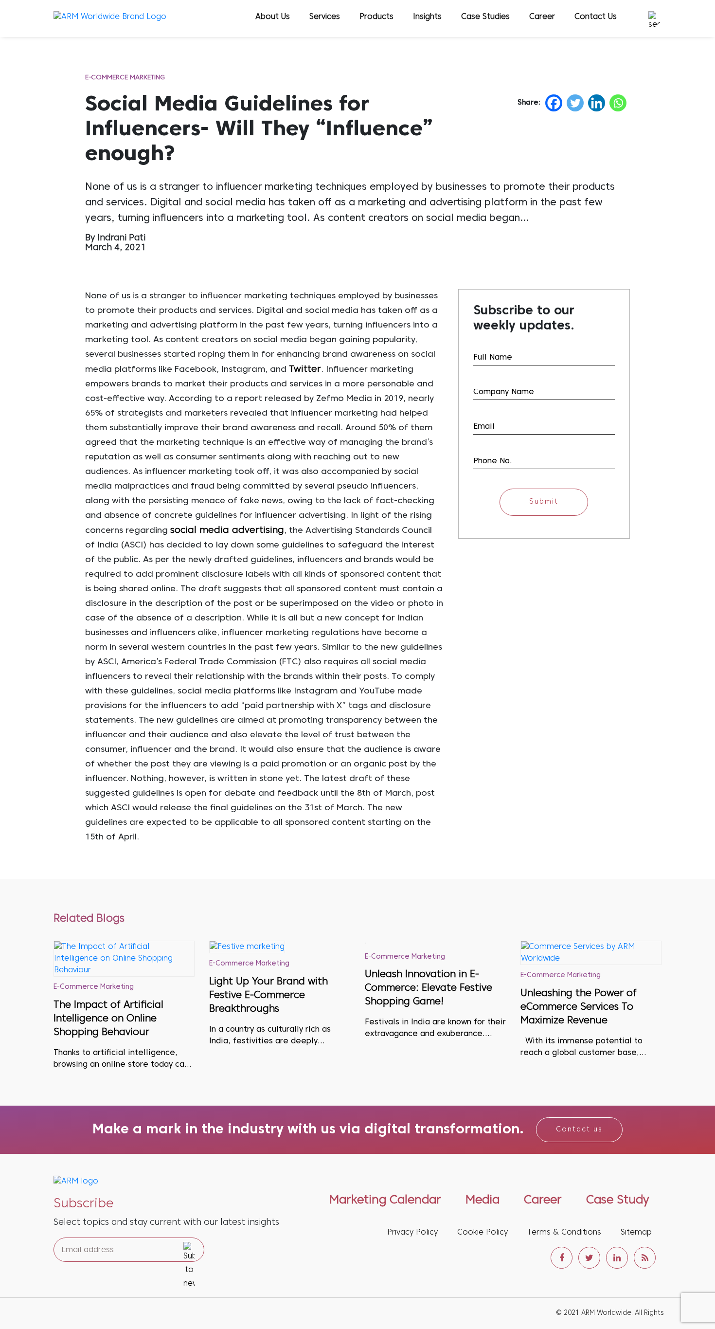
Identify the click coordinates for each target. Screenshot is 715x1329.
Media (482, 1200)
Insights (427, 17)
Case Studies (485, 17)
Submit (543, 502)
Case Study (617, 1200)
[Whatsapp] (617, 102)
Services (324, 17)
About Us (272, 17)
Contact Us (595, 17)
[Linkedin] (596, 102)
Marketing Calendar (385, 1200)
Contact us (579, 1130)
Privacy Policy (412, 1232)
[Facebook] (553, 102)
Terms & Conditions (564, 1232)
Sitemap (636, 1232)
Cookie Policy (482, 1232)
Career (542, 17)
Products (376, 17)
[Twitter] (575, 102)
